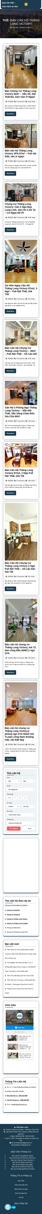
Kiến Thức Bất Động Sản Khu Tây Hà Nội (20, 975)
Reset (29, 828)
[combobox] (13, 781)
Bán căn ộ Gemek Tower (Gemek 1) (22, 1160)
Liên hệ (21, 1197)
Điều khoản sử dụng (21, 1189)
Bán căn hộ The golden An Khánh (22, 1156)
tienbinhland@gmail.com (19, 1104)
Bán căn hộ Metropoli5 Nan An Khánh (22, 1169)
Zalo (14, 1207)
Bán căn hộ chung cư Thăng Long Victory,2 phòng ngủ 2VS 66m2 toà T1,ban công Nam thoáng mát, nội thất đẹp (19, 734)
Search (15, 828)
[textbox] (13, 781)
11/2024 (10, 658)
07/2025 (10, 101)
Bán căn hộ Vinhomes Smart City (22, 1167)
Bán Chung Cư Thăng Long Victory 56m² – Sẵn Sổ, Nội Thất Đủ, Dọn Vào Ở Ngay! (20, 94)
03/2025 (10, 576)
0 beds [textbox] (13, 806)
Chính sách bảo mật (21, 1185)
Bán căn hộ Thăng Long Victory (23, 1162)
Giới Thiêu (21, 1181)
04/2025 (10, 358)
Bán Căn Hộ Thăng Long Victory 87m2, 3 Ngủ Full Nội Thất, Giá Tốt (19, 473)
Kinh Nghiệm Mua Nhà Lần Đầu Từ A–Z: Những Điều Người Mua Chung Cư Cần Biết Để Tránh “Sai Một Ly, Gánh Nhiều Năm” (20, 967)
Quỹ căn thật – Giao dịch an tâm (20, 27)
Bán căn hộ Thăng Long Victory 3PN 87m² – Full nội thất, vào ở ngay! (20, 153)
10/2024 (10, 744)
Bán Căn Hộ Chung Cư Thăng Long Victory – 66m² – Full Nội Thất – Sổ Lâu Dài (21, 351)
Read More (11, 114)
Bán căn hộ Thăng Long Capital (23, 1164)
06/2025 (10, 217)
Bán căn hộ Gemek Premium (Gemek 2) (23, 1158)
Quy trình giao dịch (21, 1193)
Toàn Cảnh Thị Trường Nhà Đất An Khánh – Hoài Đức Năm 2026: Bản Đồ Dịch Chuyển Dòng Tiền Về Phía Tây (20, 954)
